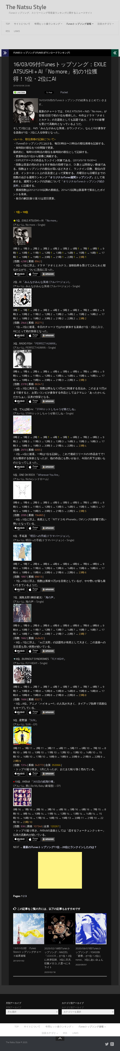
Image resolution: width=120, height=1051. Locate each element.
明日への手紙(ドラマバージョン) (49, 536)
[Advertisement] (60, 41)
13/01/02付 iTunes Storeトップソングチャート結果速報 (27, 952)
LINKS (17, 31)
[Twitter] (107, 1044)
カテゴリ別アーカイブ (73, 1007)
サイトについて (22, 23)
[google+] (112, 1044)
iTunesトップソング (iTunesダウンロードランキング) (41, 52)
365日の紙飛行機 (43, 781)
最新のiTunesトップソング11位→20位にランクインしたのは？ (60, 847)
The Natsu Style (26, 7)
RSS (8, 31)
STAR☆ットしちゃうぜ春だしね (55, 409)
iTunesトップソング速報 (78, 23)
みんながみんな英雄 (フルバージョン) (47, 282)
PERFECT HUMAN (45, 343)
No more (51, 220)
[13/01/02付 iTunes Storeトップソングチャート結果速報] (28, 928)
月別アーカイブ (13, 1007)
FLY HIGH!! (58, 659)
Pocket (64, 92)
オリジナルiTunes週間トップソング (71, 177)
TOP (8, 23)
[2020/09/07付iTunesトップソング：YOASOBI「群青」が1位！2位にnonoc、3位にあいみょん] (91, 928)
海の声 (49, 597)
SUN (32, 720)
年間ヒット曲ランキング (47, 23)
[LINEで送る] (19, 92)
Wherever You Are (48, 474)
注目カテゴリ (104, 23)
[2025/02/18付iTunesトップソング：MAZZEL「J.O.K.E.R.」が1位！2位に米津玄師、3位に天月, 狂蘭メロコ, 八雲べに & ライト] (59, 928)
